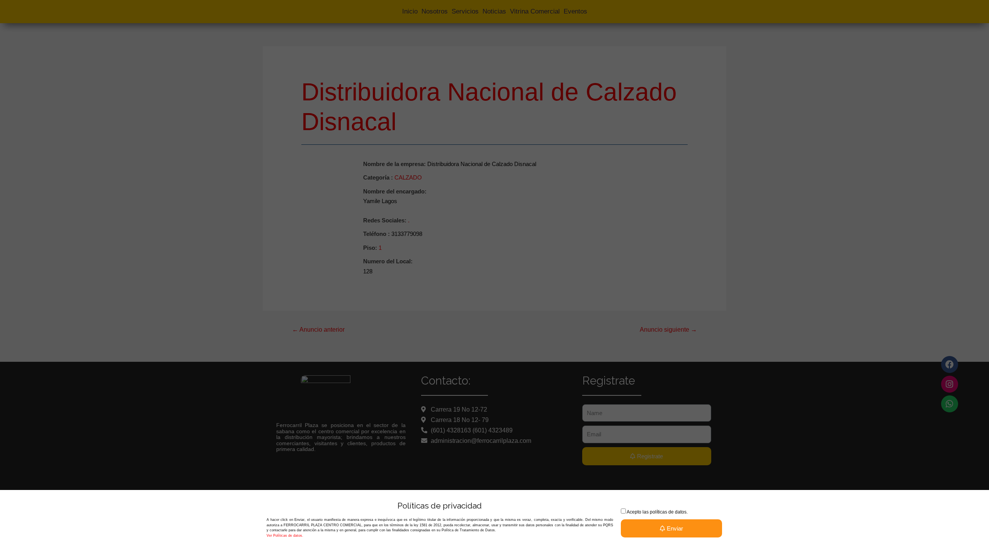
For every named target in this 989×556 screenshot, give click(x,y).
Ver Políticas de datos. (285, 535)
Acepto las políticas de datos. (657, 512)
